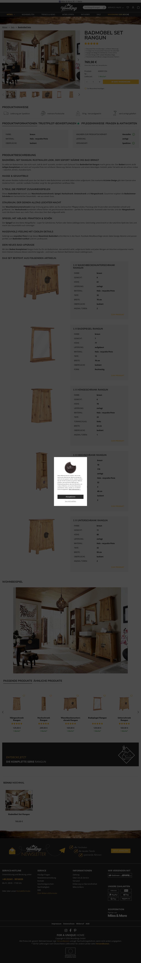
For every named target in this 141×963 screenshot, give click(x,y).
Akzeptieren (70, 497)
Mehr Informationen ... (75, 489)
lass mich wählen (70, 501)
